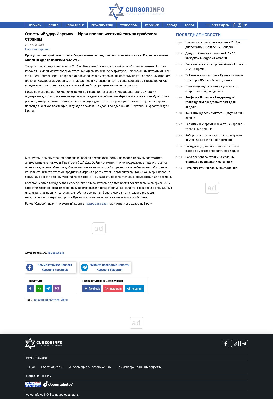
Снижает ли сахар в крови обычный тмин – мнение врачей (215, 67)
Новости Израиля (37, 49)
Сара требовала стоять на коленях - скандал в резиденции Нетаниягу (210, 159)
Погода (172, 25)
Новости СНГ (75, 25)
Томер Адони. (56, 252)
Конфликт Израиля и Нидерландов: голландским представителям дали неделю (210, 102)
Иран (64, 300)
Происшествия (102, 25)
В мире (53, 25)
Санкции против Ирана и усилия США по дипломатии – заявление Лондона (213, 45)
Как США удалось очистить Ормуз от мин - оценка (215, 115)
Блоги (189, 25)
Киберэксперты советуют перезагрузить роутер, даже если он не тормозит (213, 137)
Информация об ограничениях (90, 367)
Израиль (35, 25)
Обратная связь (52, 367)
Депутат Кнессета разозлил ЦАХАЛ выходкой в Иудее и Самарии (210, 55)
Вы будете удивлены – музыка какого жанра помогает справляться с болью (212, 148)
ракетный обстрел (47, 300)
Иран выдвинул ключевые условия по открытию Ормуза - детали (211, 89)
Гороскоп (152, 25)
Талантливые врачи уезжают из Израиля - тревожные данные (214, 126)
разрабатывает (97, 203)
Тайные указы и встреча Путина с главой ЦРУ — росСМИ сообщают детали (214, 78)
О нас (31, 367)
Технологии (129, 25)
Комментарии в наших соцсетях (139, 367)
